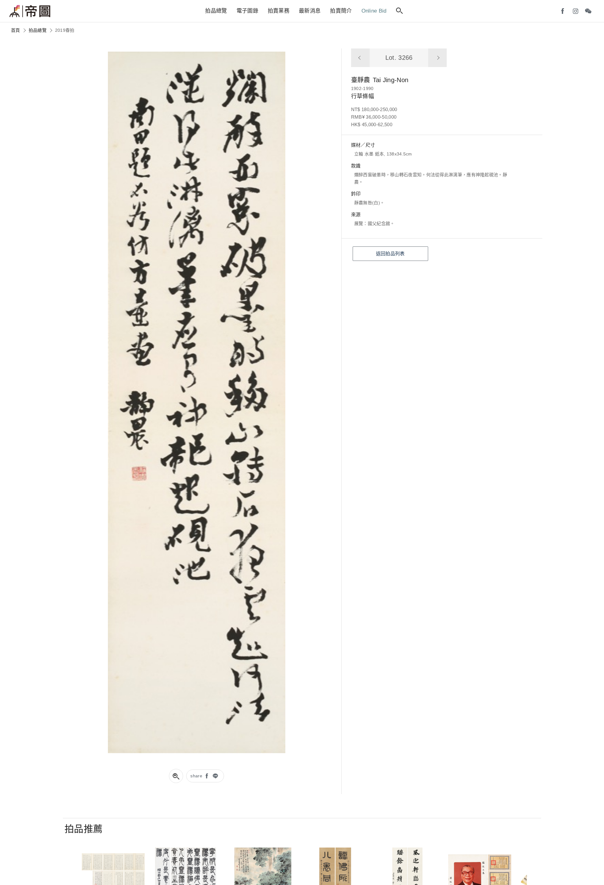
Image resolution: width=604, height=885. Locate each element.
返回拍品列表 (390, 253)
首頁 (15, 30)
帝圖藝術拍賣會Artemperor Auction (29, 11)
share (196, 775)
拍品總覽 (38, 30)
